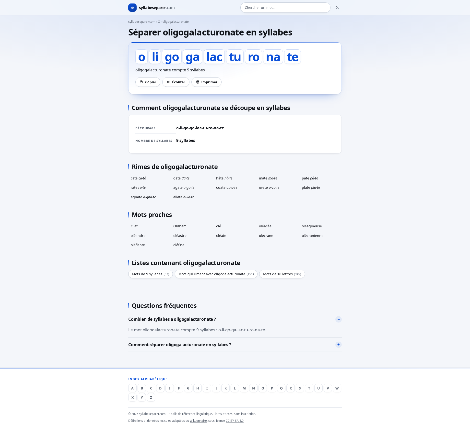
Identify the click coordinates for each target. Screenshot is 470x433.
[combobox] (285, 7)
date (181, 178)
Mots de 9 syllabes (150, 274)
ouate (226, 187)
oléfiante (138, 245)
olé (218, 226)
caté (138, 178)
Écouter (178, 82)
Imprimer (209, 82)
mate (268, 178)
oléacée (265, 226)
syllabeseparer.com (141, 22)
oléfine (178, 245)
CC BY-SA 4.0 (235, 421)
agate (183, 187)
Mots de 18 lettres (282, 274)
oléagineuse (312, 226)
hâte (224, 178)
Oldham (180, 226)
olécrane (266, 235)
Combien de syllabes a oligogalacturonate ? (172, 319)
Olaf (134, 226)
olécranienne (312, 235)
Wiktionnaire (198, 421)
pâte (310, 178)
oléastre (180, 235)
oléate (221, 235)
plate (311, 187)
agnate (143, 197)
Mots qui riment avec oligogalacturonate (216, 274)
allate (183, 197)
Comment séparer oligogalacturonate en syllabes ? (179, 344)
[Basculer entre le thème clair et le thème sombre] (337, 7)
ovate (269, 187)
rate (138, 187)
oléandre (138, 235)
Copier (150, 82)
